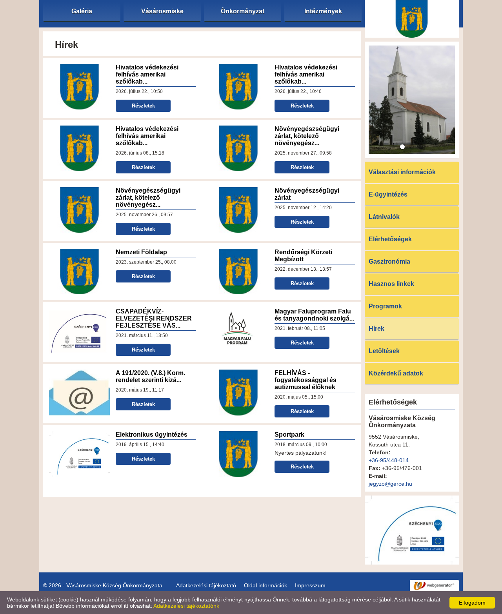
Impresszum (310, 585)
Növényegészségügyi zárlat (307, 194)
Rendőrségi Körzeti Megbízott (303, 255)
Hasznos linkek (391, 284)
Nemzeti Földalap (141, 252)
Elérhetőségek (390, 239)
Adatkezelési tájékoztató (206, 585)
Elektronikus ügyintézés (151, 434)
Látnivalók (384, 216)
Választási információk (402, 172)
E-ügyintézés (388, 194)
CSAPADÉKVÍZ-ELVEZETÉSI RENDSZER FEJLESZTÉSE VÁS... (154, 318)
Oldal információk (265, 585)
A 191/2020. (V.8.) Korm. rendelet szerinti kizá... (150, 376)
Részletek (143, 106)
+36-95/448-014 (389, 460)
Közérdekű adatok (396, 373)
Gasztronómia (389, 261)
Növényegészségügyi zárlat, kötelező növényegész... (307, 136)
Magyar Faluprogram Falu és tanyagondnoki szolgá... (314, 315)
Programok (385, 306)
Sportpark (289, 434)
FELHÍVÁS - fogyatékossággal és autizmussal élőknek (305, 380)
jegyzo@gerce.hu (390, 484)
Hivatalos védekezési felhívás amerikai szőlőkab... (147, 74)
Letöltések (384, 351)
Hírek (376, 328)
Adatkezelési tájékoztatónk (186, 606)
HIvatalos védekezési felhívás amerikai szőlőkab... (306, 74)
